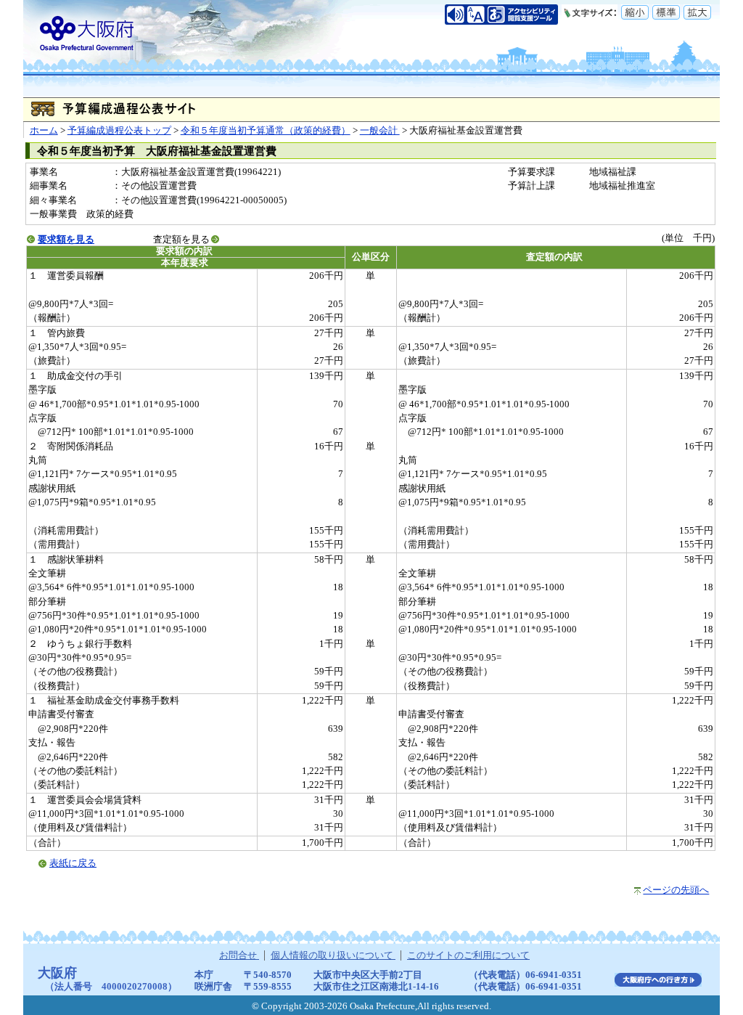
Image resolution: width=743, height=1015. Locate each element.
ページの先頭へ (676, 890)
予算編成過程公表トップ (119, 131)
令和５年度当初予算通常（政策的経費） (265, 131)
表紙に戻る (73, 863)
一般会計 (380, 131)
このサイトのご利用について (468, 955)
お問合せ (239, 955)
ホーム (44, 131)
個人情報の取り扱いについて (333, 955)
